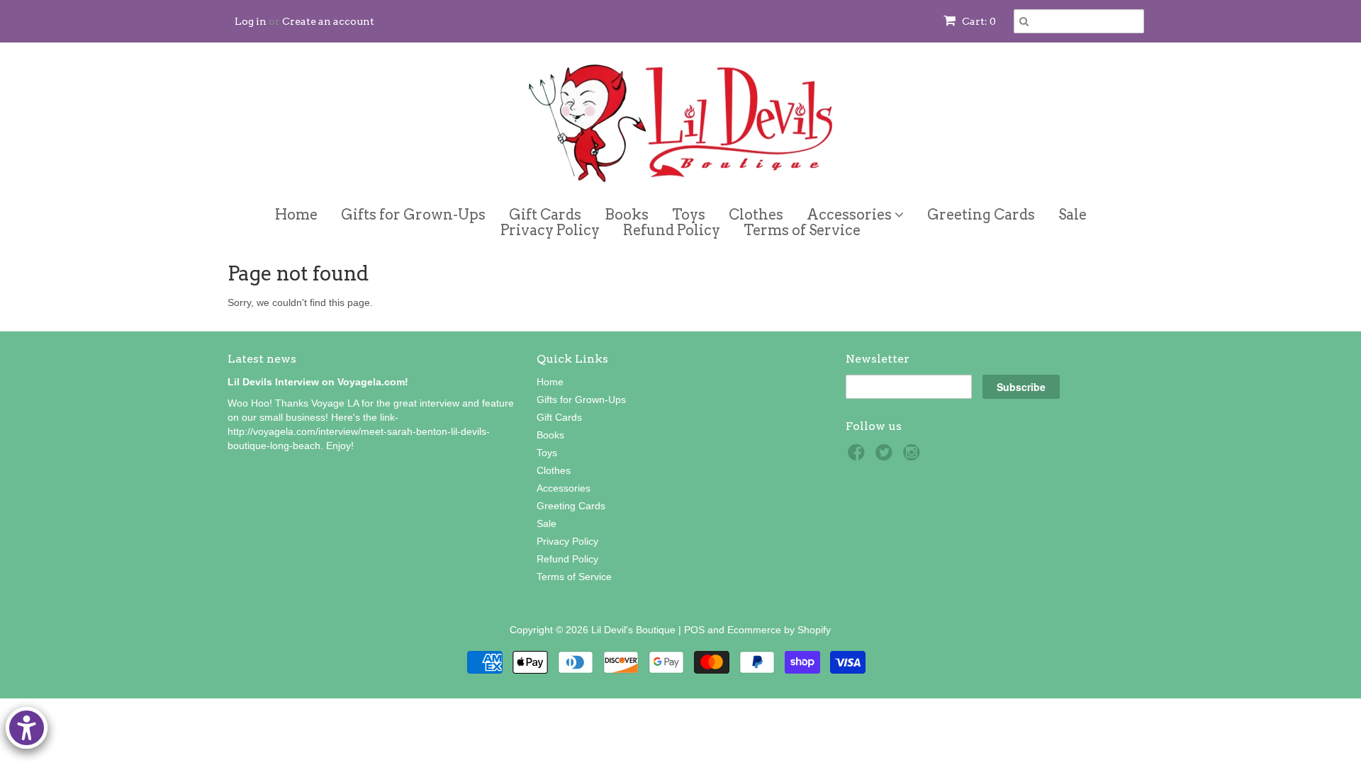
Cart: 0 (978, 21)
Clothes (756, 215)
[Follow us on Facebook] (858, 456)
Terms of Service (802, 230)
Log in (251, 21)
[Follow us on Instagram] (913, 456)
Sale (1072, 215)
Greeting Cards (981, 215)
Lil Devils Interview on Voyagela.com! (318, 381)
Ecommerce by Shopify (779, 629)
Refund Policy (671, 230)
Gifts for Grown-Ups (413, 215)
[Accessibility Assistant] (26, 727)
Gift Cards (545, 215)
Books (627, 215)
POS (694, 629)
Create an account (328, 21)
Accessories (851, 212)
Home (296, 215)
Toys (688, 215)
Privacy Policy (550, 230)
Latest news (262, 359)
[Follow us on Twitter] (886, 456)
